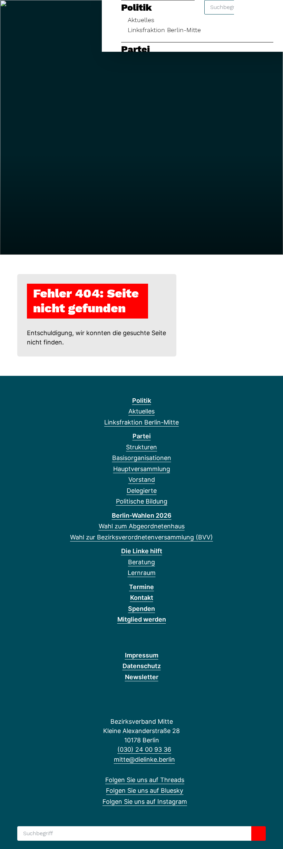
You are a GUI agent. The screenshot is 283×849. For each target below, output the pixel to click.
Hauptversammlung (141, 468)
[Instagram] (36, 14)
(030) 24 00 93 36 (144, 749)
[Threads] (13, 14)
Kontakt (141, 597)
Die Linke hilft (141, 551)
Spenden (141, 608)
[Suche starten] (258, 833)
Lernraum (142, 572)
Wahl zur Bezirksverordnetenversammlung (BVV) (141, 537)
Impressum (141, 655)
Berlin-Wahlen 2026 (142, 515)
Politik (141, 400)
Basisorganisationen (141, 457)
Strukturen (141, 447)
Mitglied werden (141, 619)
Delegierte (142, 490)
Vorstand (141, 479)
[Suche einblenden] (248, 14)
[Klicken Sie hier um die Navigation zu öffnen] (268, 14)
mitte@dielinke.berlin (144, 759)
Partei (135, 49)
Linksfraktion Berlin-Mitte (164, 29)
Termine (141, 587)
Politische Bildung (141, 501)
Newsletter (141, 677)
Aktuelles (141, 411)
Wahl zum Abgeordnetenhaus (142, 526)
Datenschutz (142, 666)
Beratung (141, 562)
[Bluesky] (24, 14)
